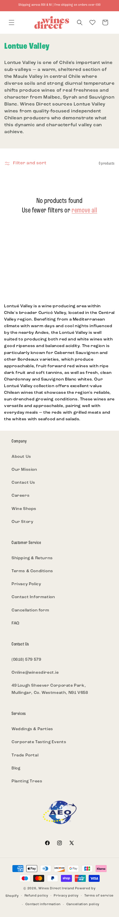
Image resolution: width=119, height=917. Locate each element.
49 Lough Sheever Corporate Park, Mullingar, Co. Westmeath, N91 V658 (50, 689)
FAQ (16, 623)
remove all (84, 210)
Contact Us (23, 483)
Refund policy (36, 895)
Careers (20, 496)
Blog (16, 768)
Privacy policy (66, 895)
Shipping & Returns (32, 558)
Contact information (43, 904)
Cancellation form (30, 610)
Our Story (22, 522)
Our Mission (24, 470)
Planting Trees (27, 781)
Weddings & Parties (32, 729)
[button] (11, 22)
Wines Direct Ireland (56, 888)
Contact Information (33, 597)
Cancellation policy (82, 904)
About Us (21, 457)
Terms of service (99, 895)
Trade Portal (25, 755)
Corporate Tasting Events (39, 742)
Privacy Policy (26, 584)
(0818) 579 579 (26, 660)
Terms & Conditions (32, 571)
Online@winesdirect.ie (35, 673)
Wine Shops (24, 509)
